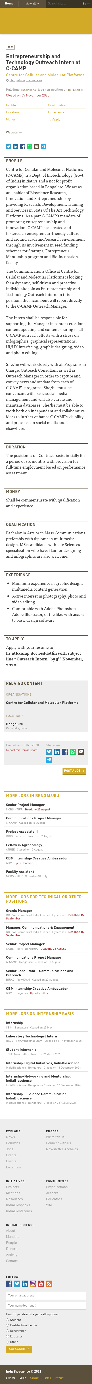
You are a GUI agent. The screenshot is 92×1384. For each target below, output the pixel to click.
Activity (11, 1255)
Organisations (57, 1187)
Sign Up (10, 1377)
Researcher (18, 1331)
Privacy (59, 1377)
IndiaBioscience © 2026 (23, 1371)
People (11, 1243)
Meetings (13, 1193)
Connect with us (58, 1143)
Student (15, 1320)
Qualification (57, 105)
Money (11, 119)
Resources (14, 1199)
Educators (54, 1199)
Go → (86, 3)
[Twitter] (8, 146)
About (10, 1231)
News (10, 1137)
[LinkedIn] (15, 146)
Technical (29, 90)
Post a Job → (74, 770)
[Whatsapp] (29, 146)
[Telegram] (43, 146)
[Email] (36, 146)
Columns (13, 1143)
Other (45, 90)
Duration (12, 112)
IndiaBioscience (46, 21)
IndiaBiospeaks (18, 1205)
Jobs (10, 47)
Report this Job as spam (22, 750)
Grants (11, 1155)
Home (9, 3)
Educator (16, 1336)
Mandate (12, 1237)
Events (11, 1161)
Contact (12, 1261)
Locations (13, 1167)
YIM (49, 1205)
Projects (12, 1187)
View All (32, 3)
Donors (11, 1249)
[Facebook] (22, 146)
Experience (56, 112)
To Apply (54, 119)
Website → (14, 132)
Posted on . (23, 745)
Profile (11, 105)
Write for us (55, 1137)
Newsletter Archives (62, 1149)
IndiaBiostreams (19, 1211)
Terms (47, 1377)
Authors (52, 1193)
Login (22, 1377)
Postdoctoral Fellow (23, 1325)
